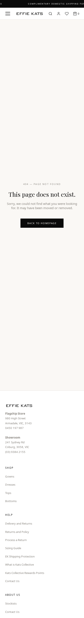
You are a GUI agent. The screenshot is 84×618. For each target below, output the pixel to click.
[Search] (50, 14)
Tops (8, 493)
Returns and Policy (17, 532)
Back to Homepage (41, 223)
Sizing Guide (13, 548)
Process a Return (16, 540)
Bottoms (11, 501)
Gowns (9, 476)
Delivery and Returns (18, 523)
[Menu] (7, 13)
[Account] (59, 14)
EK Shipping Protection (20, 556)
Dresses (10, 484)
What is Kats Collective (19, 564)
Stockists (11, 603)
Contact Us (12, 581)
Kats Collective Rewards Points (24, 573)
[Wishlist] (67, 14)
